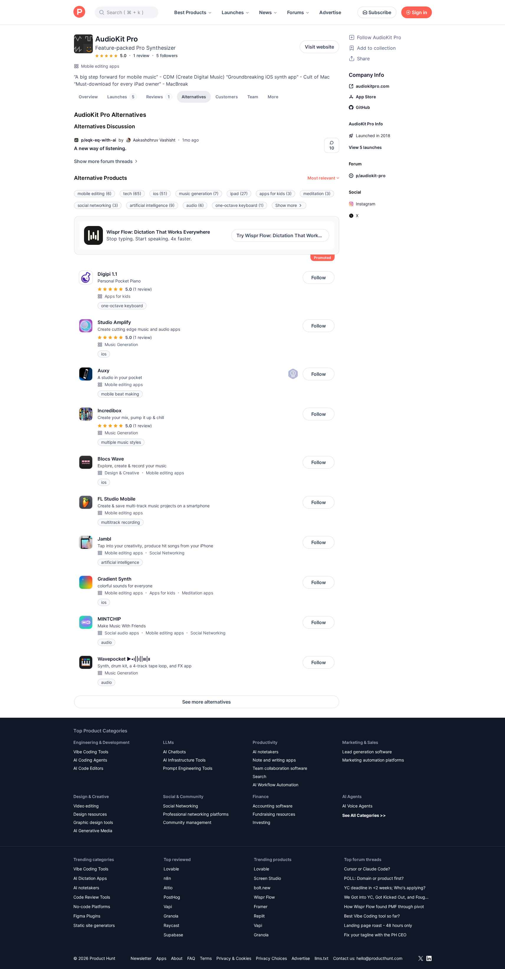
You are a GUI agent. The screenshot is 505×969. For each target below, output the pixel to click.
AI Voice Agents (357, 805)
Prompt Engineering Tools (187, 768)
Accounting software (272, 805)
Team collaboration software (280, 768)
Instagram (365, 203)
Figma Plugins (86, 915)
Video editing (86, 805)
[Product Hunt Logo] (79, 12)
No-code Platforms (91, 906)
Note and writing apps (274, 759)
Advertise (330, 12)
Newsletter (141, 958)
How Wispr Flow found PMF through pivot (384, 906)
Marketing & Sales (360, 742)
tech (132, 193)
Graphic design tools (93, 822)
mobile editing (94, 193)
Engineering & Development (101, 742)
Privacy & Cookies (233, 958)
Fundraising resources (274, 814)
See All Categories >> (364, 815)
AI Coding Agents (90, 759)
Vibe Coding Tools (90, 751)
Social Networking (167, 552)
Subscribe (380, 12)
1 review (141, 55)
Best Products (190, 12)
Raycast (171, 925)
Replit (259, 915)
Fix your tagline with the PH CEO (375, 934)
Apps (161, 958)
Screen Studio (267, 878)
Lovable (171, 868)
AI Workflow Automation (275, 784)
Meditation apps (197, 592)
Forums (295, 12)
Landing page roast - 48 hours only (378, 925)
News (265, 12)
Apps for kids (117, 296)
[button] (273, 96)
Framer (260, 906)
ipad (239, 193)
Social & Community (183, 796)
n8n (167, 878)
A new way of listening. (100, 148)
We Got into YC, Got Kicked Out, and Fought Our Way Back (386, 898)
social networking (98, 205)
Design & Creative (122, 472)
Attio (168, 887)
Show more (286, 205)
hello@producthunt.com (379, 958)
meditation (316, 193)
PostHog (172, 897)
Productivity (265, 742)
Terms (206, 958)
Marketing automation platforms (373, 759)
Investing (261, 822)
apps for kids (275, 193)
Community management (187, 822)
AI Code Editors (88, 768)
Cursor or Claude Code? (367, 868)
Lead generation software (367, 751)
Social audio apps (122, 632)
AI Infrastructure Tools (184, 759)
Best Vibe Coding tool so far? (372, 915)
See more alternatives (206, 702)
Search (259, 776)
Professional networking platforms (195, 814)
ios (160, 193)
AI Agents (352, 796)
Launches (233, 12)
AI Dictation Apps (90, 878)
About (176, 958)
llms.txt (321, 958)
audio (195, 205)
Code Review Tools (91, 897)
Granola (171, 915)
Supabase (173, 934)
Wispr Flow (264, 897)
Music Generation (121, 344)
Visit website (319, 47)
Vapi (168, 906)
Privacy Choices (271, 958)
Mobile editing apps (100, 66)
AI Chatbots (174, 751)
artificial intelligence (152, 205)
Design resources (90, 814)
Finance (261, 796)
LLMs (168, 742)
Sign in (419, 12)
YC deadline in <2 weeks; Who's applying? (384, 887)
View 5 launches (365, 147)
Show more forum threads (103, 161)
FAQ (191, 958)
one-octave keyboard (240, 205)
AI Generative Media (92, 830)
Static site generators (94, 925)
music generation (198, 193)
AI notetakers (265, 751)
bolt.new (262, 887)
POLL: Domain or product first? (374, 878)
